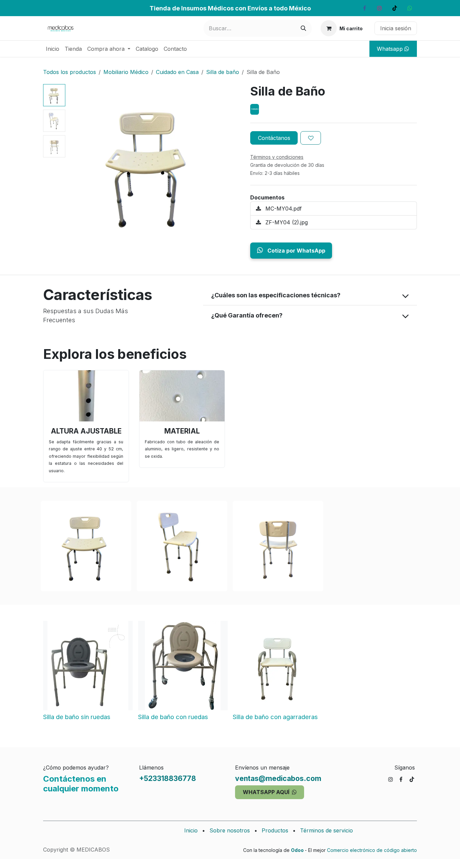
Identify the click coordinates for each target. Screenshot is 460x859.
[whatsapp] (410, 8)
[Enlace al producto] (86, 395)
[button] (76, 165)
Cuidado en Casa (177, 72)
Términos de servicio (326, 830)
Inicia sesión (395, 28)
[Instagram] (379, 8)
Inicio (191, 830)
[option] (230, 673)
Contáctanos (274, 138)
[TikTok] (394, 8)
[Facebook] (364, 8)
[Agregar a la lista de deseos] (310, 138)
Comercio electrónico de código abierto (372, 850)
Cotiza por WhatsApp (295, 250)
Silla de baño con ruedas (173, 716)
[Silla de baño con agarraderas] (277, 665)
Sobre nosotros (229, 830)
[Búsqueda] (303, 28)
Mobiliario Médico (126, 72)
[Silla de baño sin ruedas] (88, 665)
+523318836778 (167, 778)
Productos (275, 830)
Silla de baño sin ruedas (76, 716)
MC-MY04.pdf (283, 208)
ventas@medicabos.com (278, 778)
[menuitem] (52, 48)
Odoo (298, 850)
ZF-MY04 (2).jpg (286, 222)
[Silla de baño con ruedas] (183, 665)
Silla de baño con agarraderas (275, 716)
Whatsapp (390, 48)
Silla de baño (222, 72)
